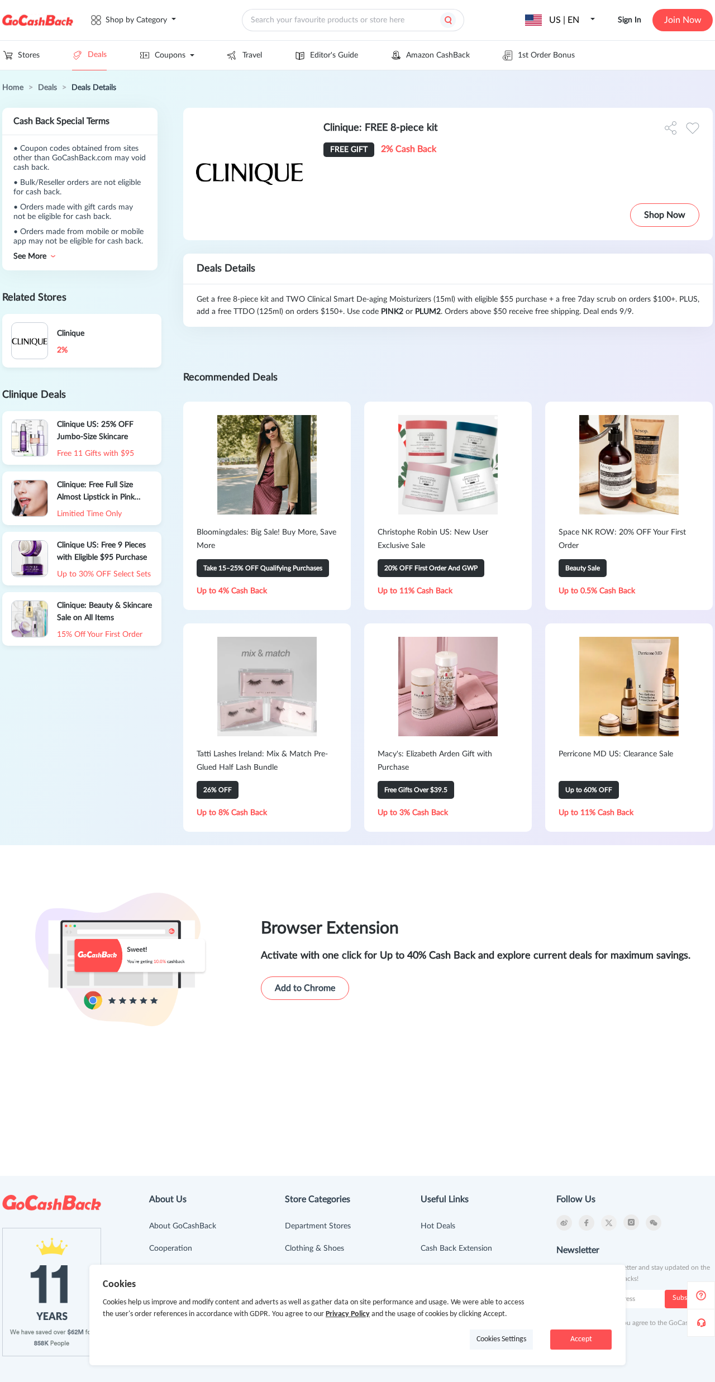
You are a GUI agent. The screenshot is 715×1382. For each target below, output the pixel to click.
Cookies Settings (501, 1339)
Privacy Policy (348, 1314)
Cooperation (170, 1248)
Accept (581, 1339)
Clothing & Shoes (314, 1248)
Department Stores (318, 1226)
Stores (29, 55)
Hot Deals (438, 1226)
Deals (97, 55)
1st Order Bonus (546, 55)
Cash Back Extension (456, 1248)
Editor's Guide (334, 55)
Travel (252, 55)
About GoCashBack (182, 1226)
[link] (12, 88)
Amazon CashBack (438, 55)
